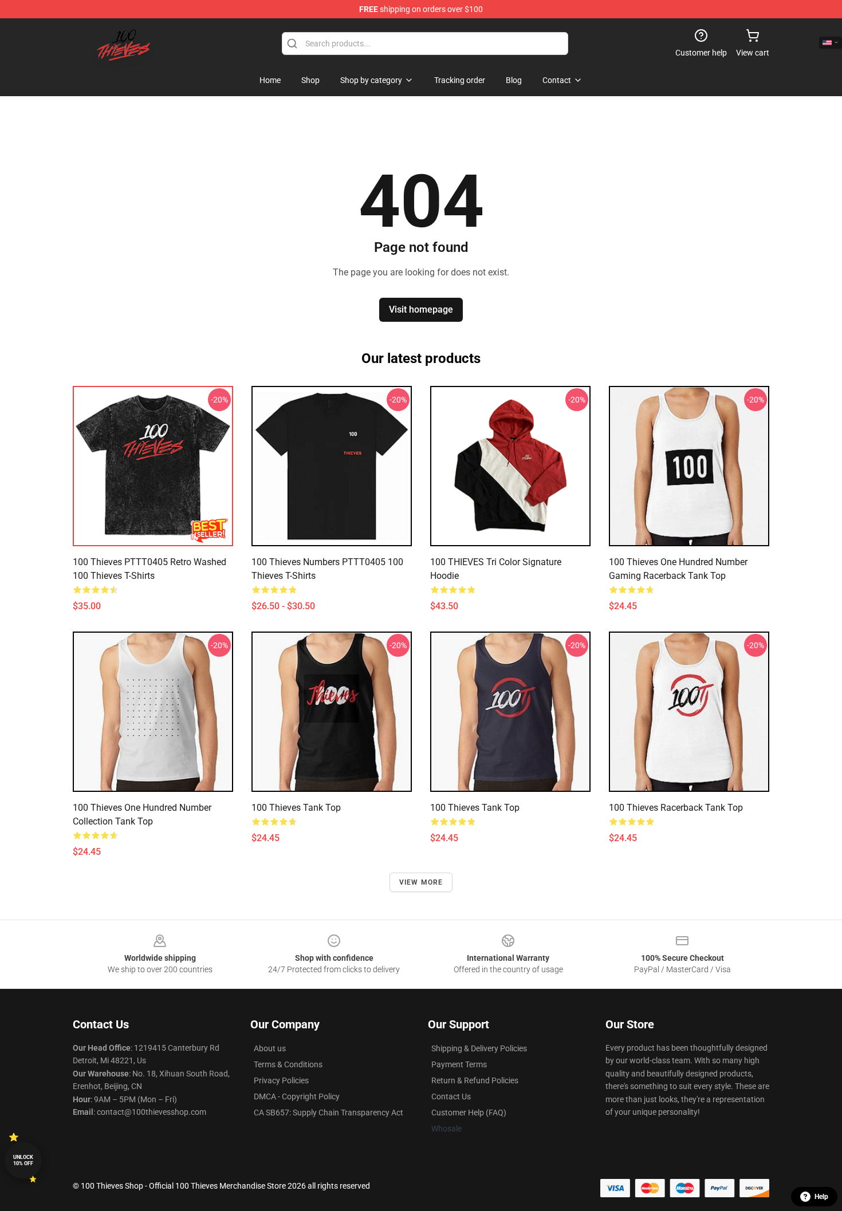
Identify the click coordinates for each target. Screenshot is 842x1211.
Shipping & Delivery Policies (479, 1048)
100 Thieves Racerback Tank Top (676, 807)
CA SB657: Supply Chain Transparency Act (328, 1112)
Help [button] (821, 1197)
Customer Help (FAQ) (468, 1112)
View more (421, 882)
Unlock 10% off (23, 1160)
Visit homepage (421, 309)
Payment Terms (459, 1064)
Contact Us (451, 1096)
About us (270, 1048)
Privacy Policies (281, 1080)
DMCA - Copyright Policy (297, 1096)
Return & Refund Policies (474, 1080)
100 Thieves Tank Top (296, 807)
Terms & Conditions (288, 1064)
